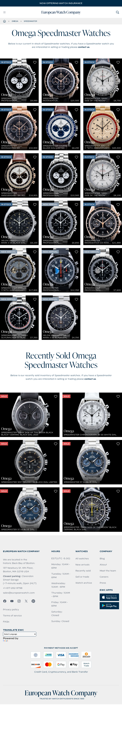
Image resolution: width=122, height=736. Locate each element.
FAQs (6, 621)
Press (103, 583)
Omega (15, 21)
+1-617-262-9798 (12, 588)
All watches (82, 558)
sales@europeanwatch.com (19, 593)
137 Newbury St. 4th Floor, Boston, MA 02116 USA (18, 570)
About (103, 564)
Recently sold (83, 571)
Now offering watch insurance (61, 3)
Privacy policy (11, 609)
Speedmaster (30, 21)
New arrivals (82, 564)
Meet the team (108, 571)
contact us (83, 47)
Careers (104, 577)
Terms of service (12, 615)
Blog (102, 558)
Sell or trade (82, 577)
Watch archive (83, 583)
